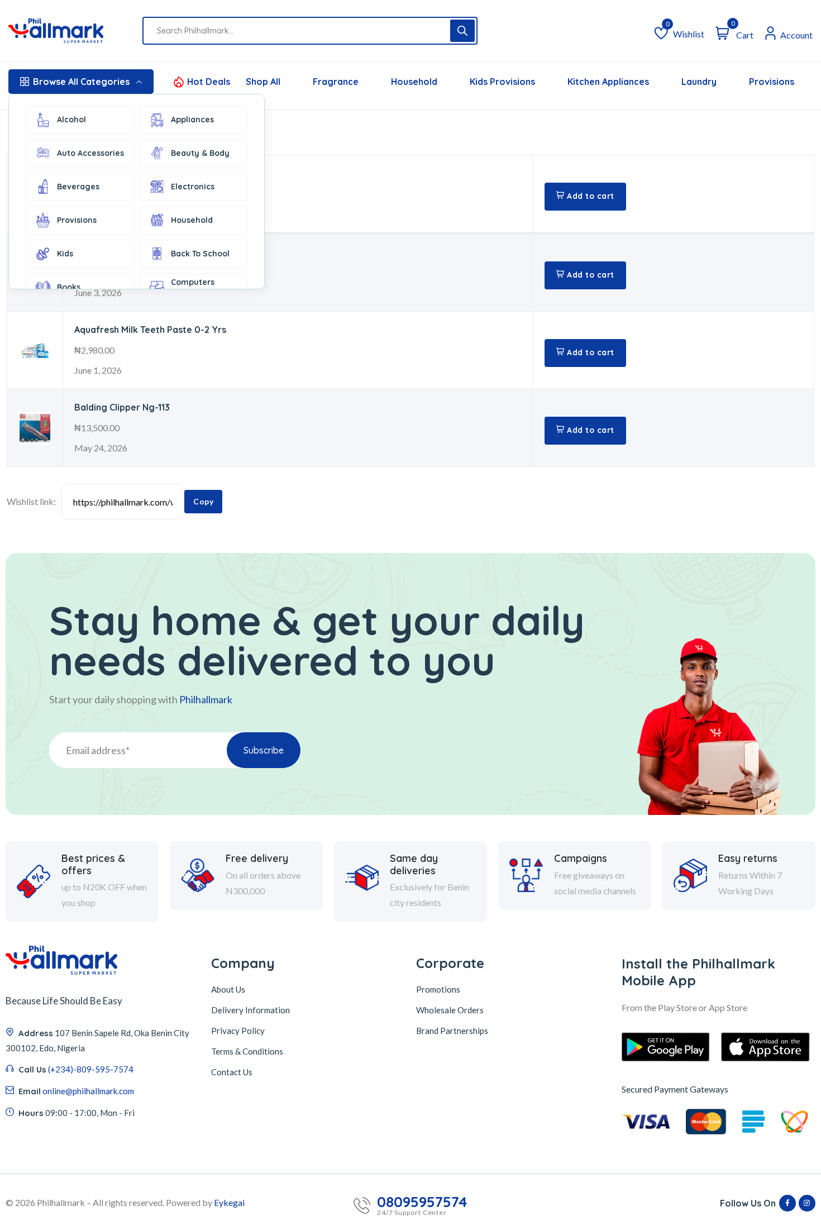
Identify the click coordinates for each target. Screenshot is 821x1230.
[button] (585, 197)
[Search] (462, 31)
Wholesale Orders (450, 1010)
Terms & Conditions (247, 1051)
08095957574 (422, 1202)
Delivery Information (250, 1010)
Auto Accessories (90, 153)
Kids (65, 254)
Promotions (438, 989)
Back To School (200, 254)
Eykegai (229, 1202)
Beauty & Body (200, 153)
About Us (228, 989)
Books (68, 287)
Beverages (78, 187)
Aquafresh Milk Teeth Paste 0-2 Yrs (150, 329)
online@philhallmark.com (88, 1091)
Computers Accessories (194, 287)
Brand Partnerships (452, 1031)
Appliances (192, 120)
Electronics (192, 187)
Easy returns (747, 858)
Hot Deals (208, 81)
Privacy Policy (238, 1031)
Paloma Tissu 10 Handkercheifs (141, 173)
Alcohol (71, 120)
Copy (203, 501)
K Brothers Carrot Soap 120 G (138, 252)
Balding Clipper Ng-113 (122, 407)
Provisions (77, 220)
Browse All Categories (81, 81)
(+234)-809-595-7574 (90, 1069)
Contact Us (231, 1072)
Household (192, 220)
